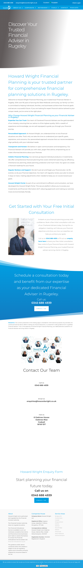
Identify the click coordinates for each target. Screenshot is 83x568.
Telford (57, 529)
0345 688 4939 (8, 3)
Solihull (57, 526)
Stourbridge (58, 527)
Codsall (57, 520)
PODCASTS (74, 8)
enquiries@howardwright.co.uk (41, 401)
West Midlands (59, 533)
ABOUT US (17, 8)
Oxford (57, 524)
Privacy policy (43, 566)
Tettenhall (58, 531)
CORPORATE (29, 8)
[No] (81, 564)
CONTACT (64, 8)
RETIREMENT (43, 8)
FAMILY (54, 8)
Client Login (76, 3)
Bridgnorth (58, 516)
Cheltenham (58, 518)
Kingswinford (59, 522)
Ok (37, 566)
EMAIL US (41, 308)
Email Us (41, 399)
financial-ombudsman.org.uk (16, 541)
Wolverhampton (60, 535)
